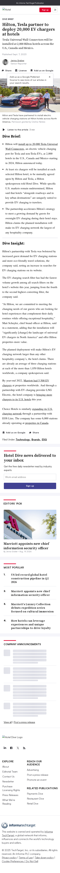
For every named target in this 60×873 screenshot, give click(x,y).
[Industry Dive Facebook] (11, 748)
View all (8, 722)
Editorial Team (10, 771)
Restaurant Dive (35, 798)
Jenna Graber (17, 60)
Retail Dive (32, 803)
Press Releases (10, 795)
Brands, (36, 439)
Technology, (23, 439)
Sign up (45, 10)
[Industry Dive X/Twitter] (17, 748)
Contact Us (8, 776)
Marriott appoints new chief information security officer (26, 545)
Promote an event (36, 779)
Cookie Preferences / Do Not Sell (20, 861)
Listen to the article (21, 129)
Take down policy (44, 857)
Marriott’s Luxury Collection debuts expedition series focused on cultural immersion (32, 607)
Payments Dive (35, 793)
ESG (44, 439)
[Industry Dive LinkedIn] (5, 748)
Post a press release (24, 722)
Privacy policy (9, 857)
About (5, 766)
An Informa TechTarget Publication (30, 3)
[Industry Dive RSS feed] (24, 748)
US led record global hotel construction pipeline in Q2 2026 (30, 578)
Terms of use (26, 857)
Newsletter (8, 781)
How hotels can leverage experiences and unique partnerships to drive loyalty (31, 624)
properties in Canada (36, 423)
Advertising (33, 769)
